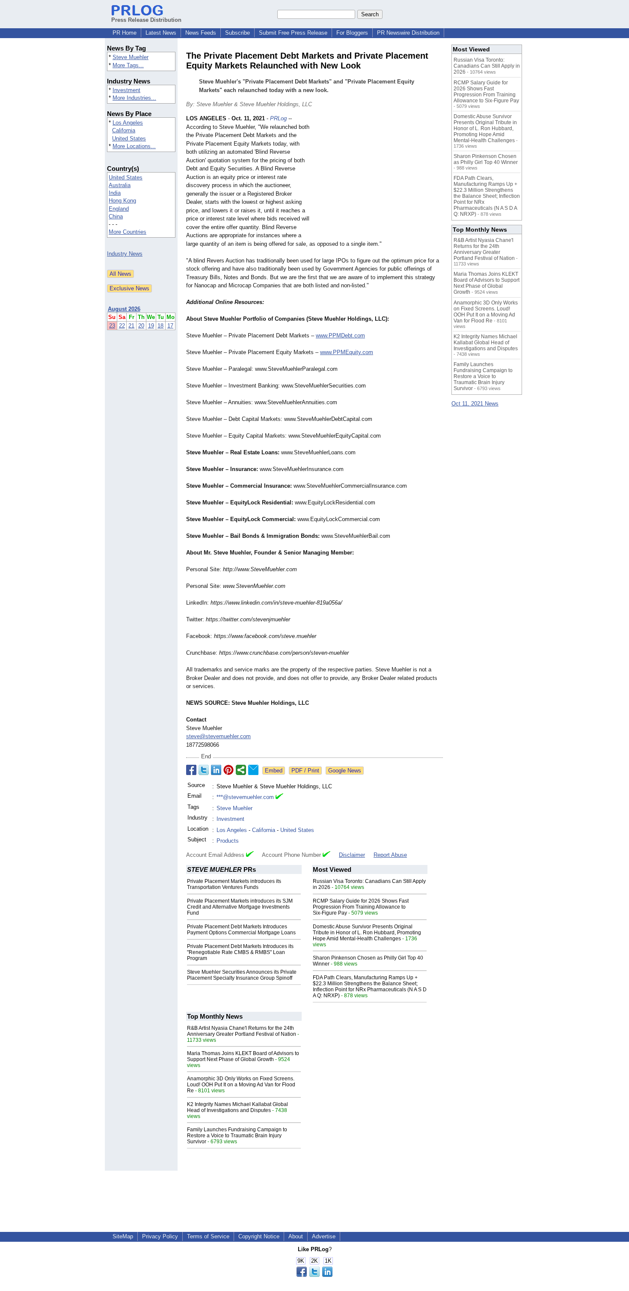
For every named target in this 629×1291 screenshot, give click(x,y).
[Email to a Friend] (253, 770)
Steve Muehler (130, 57)
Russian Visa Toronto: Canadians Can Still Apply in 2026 (487, 66)
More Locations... (134, 146)
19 (151, 325)
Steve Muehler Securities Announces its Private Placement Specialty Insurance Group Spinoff (242, 975)
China (116, 216)
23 (112, 325)
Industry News (124, 253)
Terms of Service (208, 1236)
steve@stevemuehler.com (218, 736)
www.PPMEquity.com (346, 352)
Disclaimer (352, 855)
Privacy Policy (160, 1236)
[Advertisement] (378, 177)
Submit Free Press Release (293, 33)
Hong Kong (122, 200)
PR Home (124, 33)
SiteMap (123, 1236)
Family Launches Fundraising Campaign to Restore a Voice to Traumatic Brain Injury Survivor (237, 1136)
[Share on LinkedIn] (216, 770)
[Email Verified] (279, 797)
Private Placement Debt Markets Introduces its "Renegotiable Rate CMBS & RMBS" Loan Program (240, 952)
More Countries (127, 232)
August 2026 (124, 309)
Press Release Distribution (146, 20)
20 (141, 325)
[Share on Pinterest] (228, 770)
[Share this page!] (314, 1275)
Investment (126, 90)
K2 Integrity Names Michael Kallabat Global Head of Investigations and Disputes (237, 1107)
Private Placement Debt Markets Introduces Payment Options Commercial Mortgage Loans (241, 930)
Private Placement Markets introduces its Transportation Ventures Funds (234, 884)
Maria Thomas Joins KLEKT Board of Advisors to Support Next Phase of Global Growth (243, 1056)
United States (129, 138)
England (119, 209)
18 (160, 325)
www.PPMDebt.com (340, 335)
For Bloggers (352, 33)
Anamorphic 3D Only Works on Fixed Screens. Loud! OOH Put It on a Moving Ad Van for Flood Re (241, 1085)
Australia (120, 185)
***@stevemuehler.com (245, 797)
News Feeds (200, 33)
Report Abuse (390, 855)
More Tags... (128, 65)
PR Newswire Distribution (408, 33)
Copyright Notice (258, 1236)
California (123, 130)
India (115, 193)
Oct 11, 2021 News (474, 403)
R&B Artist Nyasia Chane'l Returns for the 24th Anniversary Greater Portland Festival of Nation (241, 1031)
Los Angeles (128, 122)
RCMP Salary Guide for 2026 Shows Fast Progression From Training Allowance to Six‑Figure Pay (361, 907)
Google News (344, 770)
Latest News (160, 33)
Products (228, 841)
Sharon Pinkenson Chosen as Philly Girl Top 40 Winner (486, 159)
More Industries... (134, 98)
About (295, 1236)
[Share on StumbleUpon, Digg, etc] (241, 770)
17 (170, 325)
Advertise (323, 1236)
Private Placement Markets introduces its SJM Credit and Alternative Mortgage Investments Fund (240, 907)
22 (122, 325)
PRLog (278, 118)
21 (131, 325)
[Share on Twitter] (204, 770)
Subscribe (237, 33)
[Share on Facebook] (191, 770)
